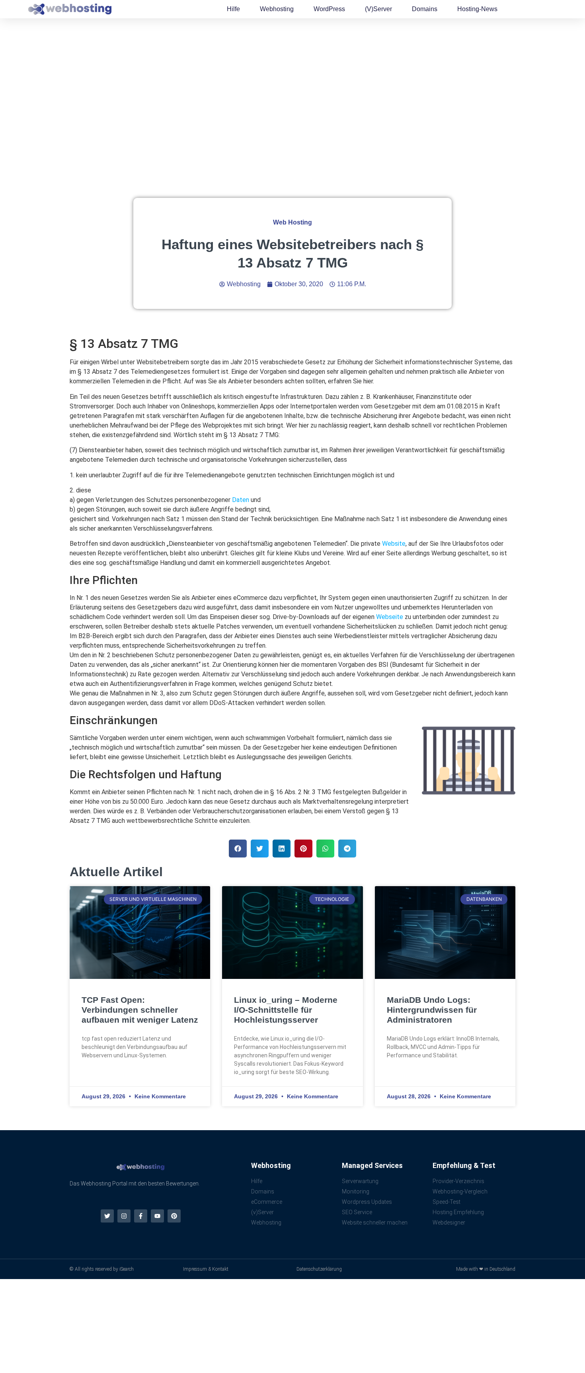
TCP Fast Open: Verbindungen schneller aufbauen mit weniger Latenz (140, 1009)
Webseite (389, 617)
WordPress (329, 9)
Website (394, 543)
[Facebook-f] (140, 1216)
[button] (238, 848)
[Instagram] (124, 1216)
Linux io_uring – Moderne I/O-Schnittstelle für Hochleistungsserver (285, 1009)
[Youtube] (157, 1216)
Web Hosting (292, 222)
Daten (240, 500)
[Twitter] (107, 1216)
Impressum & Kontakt (205, 1269)
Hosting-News (477, 9)
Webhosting (277, 9)
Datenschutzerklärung (319, 1269)
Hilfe (233, 9)
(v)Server (378, 9)
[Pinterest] (174, 1216)
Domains (424, 9)
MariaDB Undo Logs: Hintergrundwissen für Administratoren (432, 1009)
